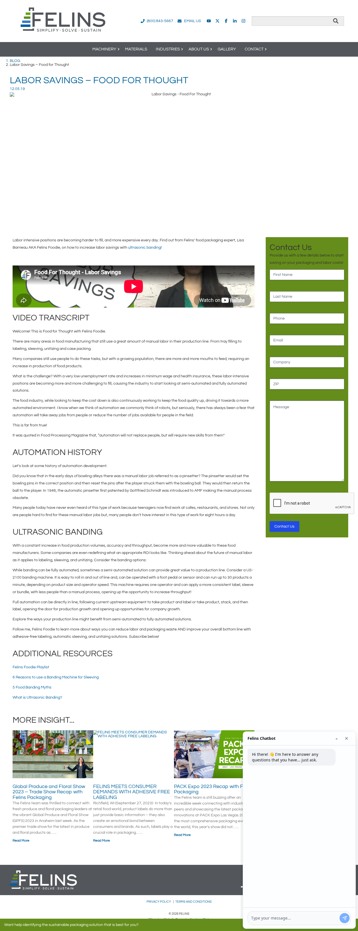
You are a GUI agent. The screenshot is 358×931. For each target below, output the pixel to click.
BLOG (15, 61)
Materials (136, 49)
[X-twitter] (217, 21)
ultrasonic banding (144, 248)
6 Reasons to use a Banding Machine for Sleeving (56, 677)
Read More (21, 840)
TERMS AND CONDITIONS (193, 901)
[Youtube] (209, 21)
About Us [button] (199, 49)
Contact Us (284, 526)
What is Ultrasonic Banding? (37, 697)
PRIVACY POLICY (159, 901)
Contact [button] (254, 49)
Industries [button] (168, 49)
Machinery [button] (104, 49)
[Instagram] (243, 21)
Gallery (227, 49)
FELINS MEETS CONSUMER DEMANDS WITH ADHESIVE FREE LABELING (131, 792)
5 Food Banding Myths (32, 687)
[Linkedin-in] (235, 21)
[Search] (336, 21)
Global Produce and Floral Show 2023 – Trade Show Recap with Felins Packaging (49, 792)
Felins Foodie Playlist (31, 667)
